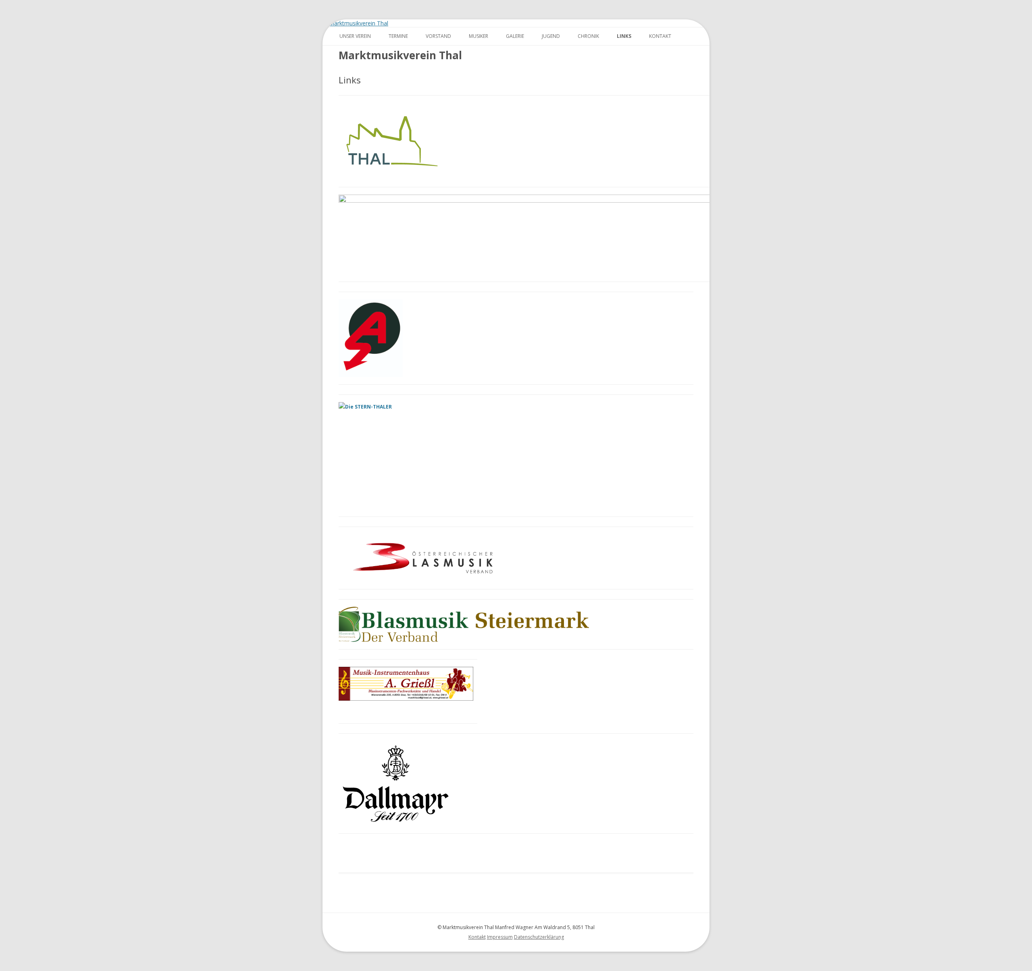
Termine (398, 36)
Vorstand (438, 36)
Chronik (588, 36)
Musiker (478, 36)
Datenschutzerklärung (539, 937)
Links (624, 36)
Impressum (500, 937)
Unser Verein (355, 36)
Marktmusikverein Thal (400, 55)
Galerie (515, 36)
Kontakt (660, 36)
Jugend (551, 36)
